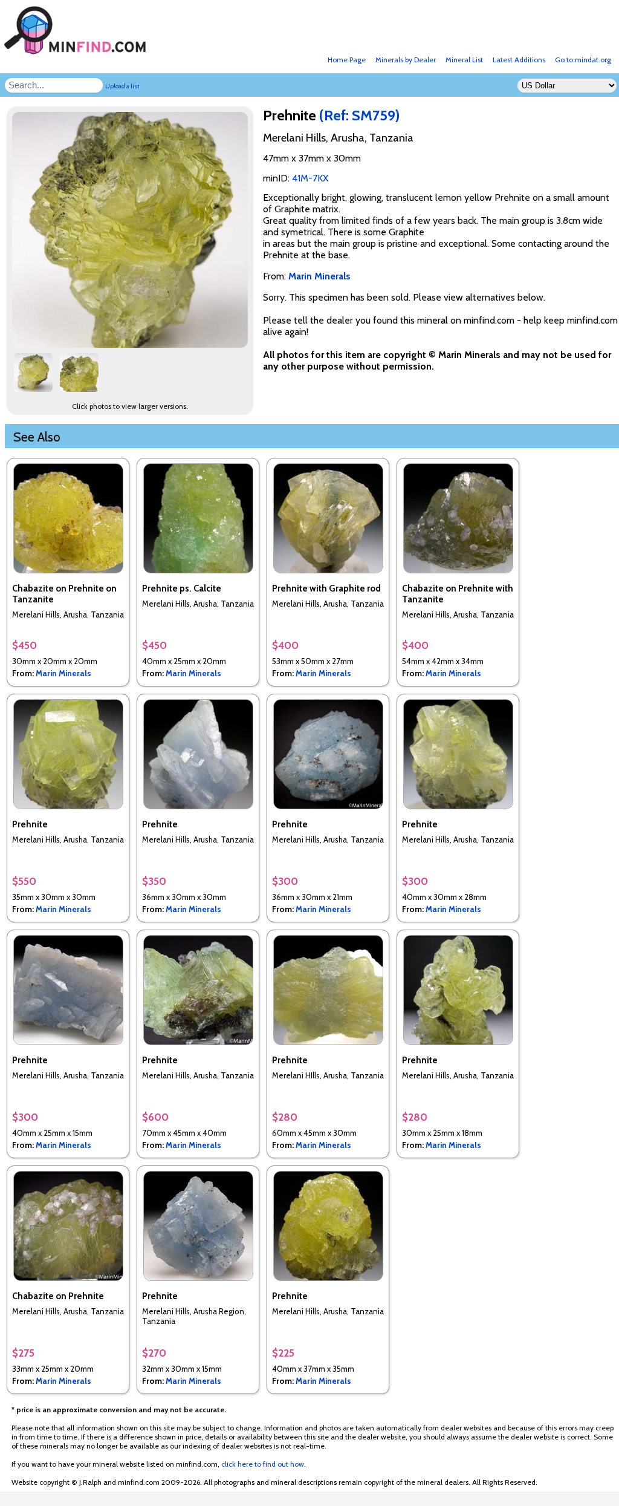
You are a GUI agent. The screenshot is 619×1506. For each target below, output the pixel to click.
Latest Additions (519, 59)
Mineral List (464, 59)
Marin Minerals (63, 673)
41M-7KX (310, 178)
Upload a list (122, 86)
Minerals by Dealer (405, 59)
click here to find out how (262, 1464)
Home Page (347, 59)
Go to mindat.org (583, 59)
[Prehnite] (131, 344)
